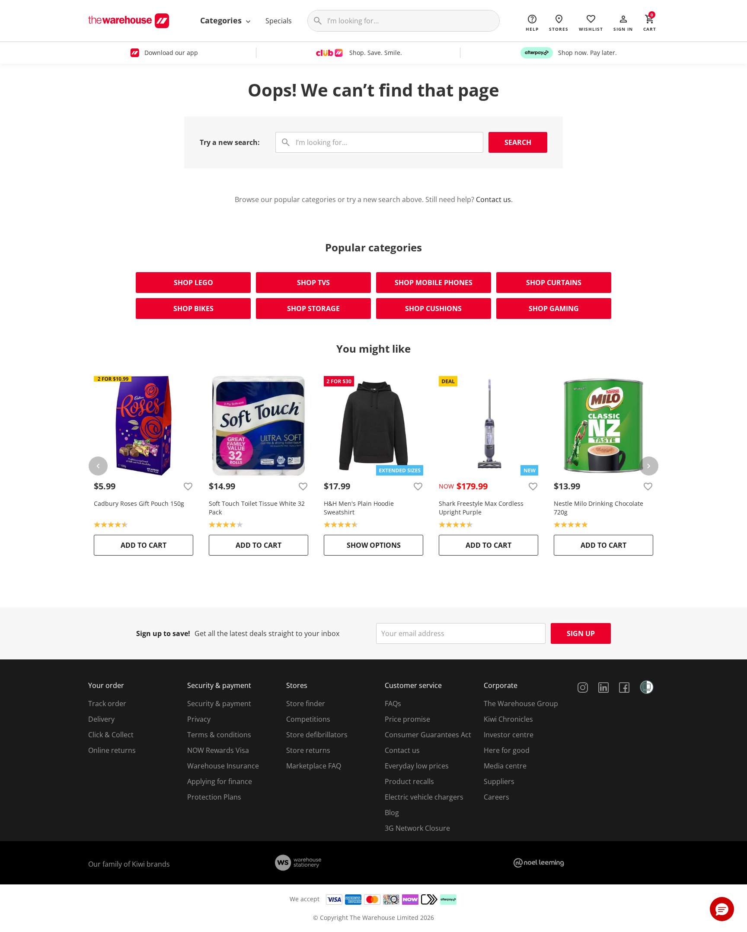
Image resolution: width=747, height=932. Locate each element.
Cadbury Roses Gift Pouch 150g (139, 503)
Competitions (308, 719)
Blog (392, 812)
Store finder (305, 703)
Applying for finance (219, 781)
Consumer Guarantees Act (428, 734)
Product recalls (409, 781)
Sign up (581, 633)
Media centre (505, 766)
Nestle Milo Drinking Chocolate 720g (598, 507)
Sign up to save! (163, 633)
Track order (107, 703)
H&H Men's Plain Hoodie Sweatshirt (359, 507)
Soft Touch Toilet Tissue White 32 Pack (257, 507)
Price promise (407, 719)
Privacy (199, 719)
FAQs (393, 703)
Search (517, 142)
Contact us (493, 199)
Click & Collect (111, 734)
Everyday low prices (417, 766)
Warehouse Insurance (223, 766)
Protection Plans (214, 797)
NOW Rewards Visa (218, 750)
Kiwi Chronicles (508, 719)
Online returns (112, 750)
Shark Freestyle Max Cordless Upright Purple (481, 507)
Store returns (308, 750)
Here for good (507, 750)
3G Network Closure (417, 828)
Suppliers (499, 781)
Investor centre (508, 734)
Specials (278, 21)
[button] (623, 22)
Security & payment (219, 703)
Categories (222, 20)
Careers (496, 797)
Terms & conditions (219, 734)
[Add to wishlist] (188, 486)
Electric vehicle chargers (424, 797)
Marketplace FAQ (313, 766)
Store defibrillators (317, 734)
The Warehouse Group (521, 703)
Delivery (101, 719)
